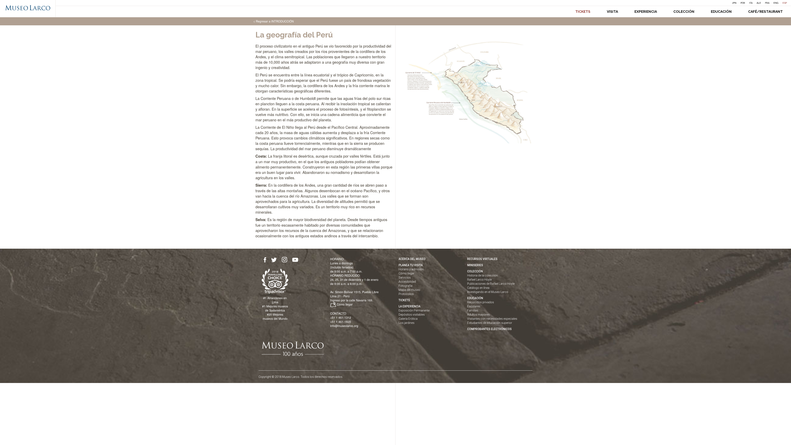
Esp (785, 3)
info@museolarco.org (344, 326)
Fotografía (405, 285)
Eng (775, 3)
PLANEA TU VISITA (411, 265)
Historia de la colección (482, 275)
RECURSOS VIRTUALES (482, 259)
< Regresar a (273, 21)
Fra (767, 3)
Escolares (473, 306)
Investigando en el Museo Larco (487, 292)
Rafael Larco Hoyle (479, 279)
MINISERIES (475, 265)
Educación (721, 11)
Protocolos (406, 294)
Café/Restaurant (765, 11)
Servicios (405, 277)
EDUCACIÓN (475, 298)
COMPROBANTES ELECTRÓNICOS (489, 329)
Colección (683, 11)
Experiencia (645, 11)
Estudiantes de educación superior (489, 322)
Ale (759, 3)
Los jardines (406, 322)
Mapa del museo (409, 290)
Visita (612, 11)
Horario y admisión (411, 269)
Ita (750, 3)
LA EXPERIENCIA (409, 306)
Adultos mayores (478, 314)
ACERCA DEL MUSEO (412, 259)
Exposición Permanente (414, 310)
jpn (734, 3)
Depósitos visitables (412, 314)
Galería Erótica (408, 318)
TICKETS (404, 300)
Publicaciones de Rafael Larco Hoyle (491, 283)
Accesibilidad (407, 281)
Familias (472, 310)
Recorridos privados (480, 302)
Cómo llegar (345, 304)
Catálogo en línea (478, 287)
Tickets (582, 11)
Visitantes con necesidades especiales (492, 318)
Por (743, 3)
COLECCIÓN (475, 271)
